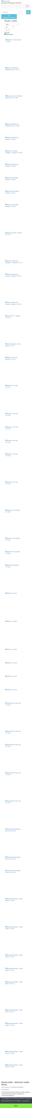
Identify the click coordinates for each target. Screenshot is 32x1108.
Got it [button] (16, 1105)
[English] (2, 3)
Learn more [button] (25, 1101)
